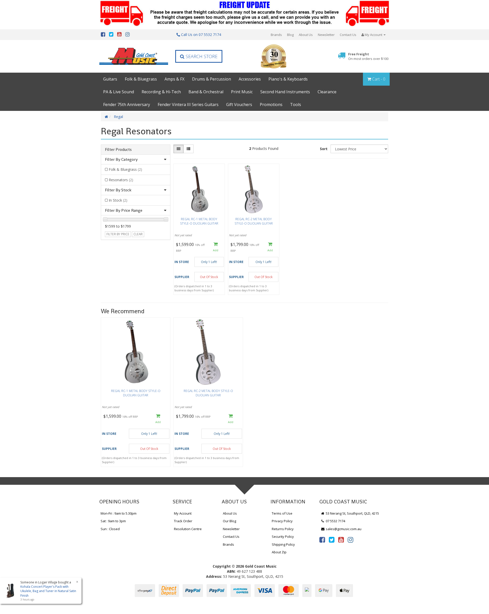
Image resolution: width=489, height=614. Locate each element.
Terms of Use (282, 513)
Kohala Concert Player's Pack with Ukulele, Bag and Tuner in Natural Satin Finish (48, 590)
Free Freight (368, 56)
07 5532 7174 (335, 521)
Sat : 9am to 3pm (113, 521)
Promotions (271, 104)
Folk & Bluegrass (141, 79)
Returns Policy (283, 529)
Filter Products (118, 149)
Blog (290, 34)
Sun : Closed (110, 529)
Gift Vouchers (239, 104)
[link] (322, 539)
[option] (135, 393)
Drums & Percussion (211, 79)
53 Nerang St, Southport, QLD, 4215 (352, 513)
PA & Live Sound (118, 92)
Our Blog (229, 521)
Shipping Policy (283, 544)
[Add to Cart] (215, 247)
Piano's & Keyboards (288, 79)
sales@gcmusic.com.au (343, 529)
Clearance (327, 92)
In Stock (118, 200)
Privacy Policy (282, 521)
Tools (295, 104)
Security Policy (283, 536)
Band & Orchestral (205, 92)
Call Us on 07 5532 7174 (200, 34)
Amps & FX (174, 79)
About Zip (279, 552)
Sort (324, 148)
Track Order (183, 521)
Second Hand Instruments (285, 92)
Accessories (250, 79)
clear (138, 234)
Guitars (110, 79)
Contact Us (348, 34)
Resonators (121, 179)
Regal (118, 116)
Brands (276, 34)
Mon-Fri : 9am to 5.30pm (119, 513)
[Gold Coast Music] (134, 56)
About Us (306, 34)
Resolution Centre (188, 529)
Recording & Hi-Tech (161, 92)
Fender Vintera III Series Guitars (188, 104)
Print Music (242, 92)
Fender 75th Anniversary (126, 104)
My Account (183, 513)
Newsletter (326, 34)
